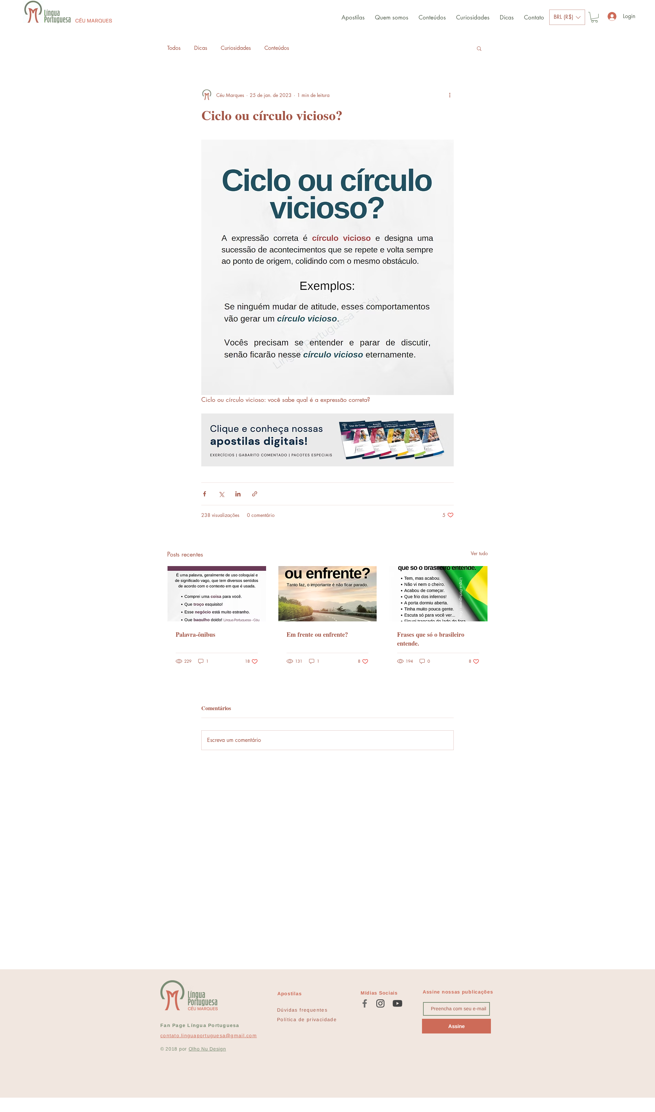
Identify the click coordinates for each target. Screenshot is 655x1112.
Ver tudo (479, 553)
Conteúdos (276, 48)
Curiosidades (236, 48)
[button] (567, 17)
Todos (173, 48)
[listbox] (567, 17)
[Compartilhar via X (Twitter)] (221, 494)
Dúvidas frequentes (302, 1010)
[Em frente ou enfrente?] (327, 593)
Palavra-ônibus (195, 634)
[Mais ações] (450, 95)
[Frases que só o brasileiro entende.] (438, 593)
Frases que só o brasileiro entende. (430, 639)
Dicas (200, 48)
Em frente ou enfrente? (317, 634)
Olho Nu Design (207, 1049)
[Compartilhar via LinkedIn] (238, 494)
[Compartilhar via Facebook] (204, 494)
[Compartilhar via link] (254, 494)
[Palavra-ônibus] (217, 593)
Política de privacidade (307, 1019)
